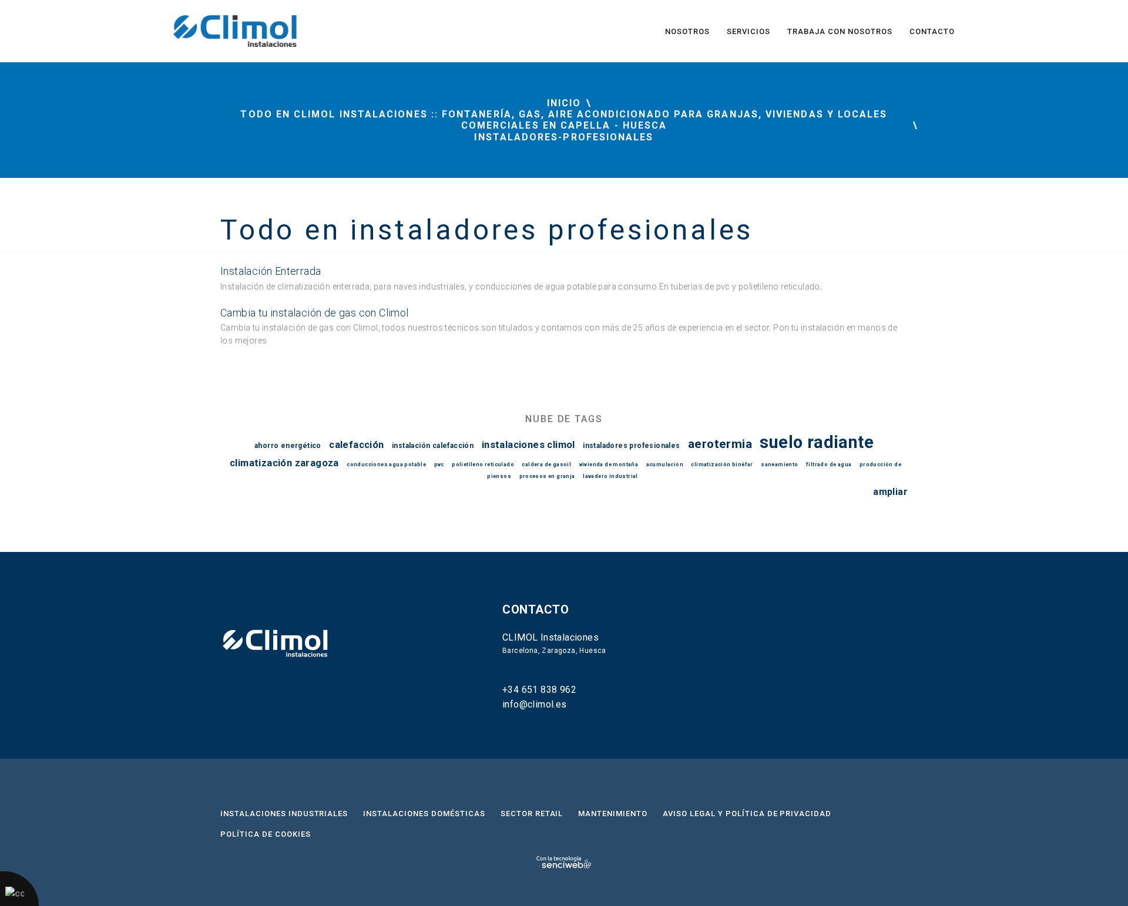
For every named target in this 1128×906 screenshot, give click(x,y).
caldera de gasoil (546, 464)
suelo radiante (817, 442)
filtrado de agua (828, 464)
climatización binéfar (722, 464)
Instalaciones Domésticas (424, 813)
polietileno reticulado (483, 464)
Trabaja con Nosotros (839, 31)
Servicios (748, 31)
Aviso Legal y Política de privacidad (747, 813)
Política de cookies (265, 834)
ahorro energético (287, 446)
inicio (564, 103)
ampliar (890, 491)
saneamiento (779, 464)
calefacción (356, 444)
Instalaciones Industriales (284, 813)
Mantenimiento (612, 813)
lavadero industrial (610, 476)
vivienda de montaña (609, 464)
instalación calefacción (433, 446)
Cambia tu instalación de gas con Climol (314, 313)
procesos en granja (547, 476)
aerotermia (720, 444)
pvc (439, 464)
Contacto (932, 31)
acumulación (664, 464)
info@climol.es (534, 704)
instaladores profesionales (631, 446)
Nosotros (687, 31)
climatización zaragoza (284, 463)
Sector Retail (532, 813)
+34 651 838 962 (539, 689)
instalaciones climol (528, 444)
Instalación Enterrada (270, 271)
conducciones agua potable (386, 464)
